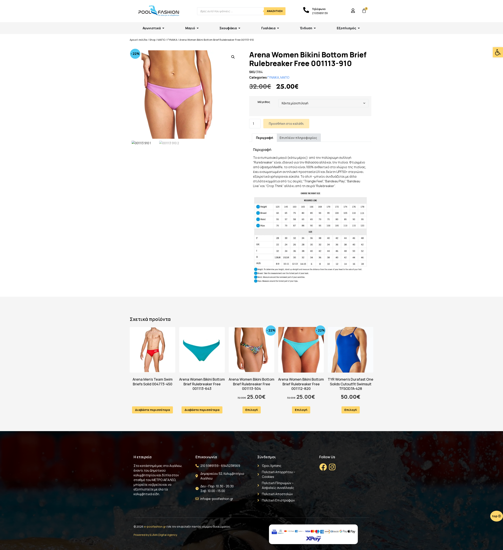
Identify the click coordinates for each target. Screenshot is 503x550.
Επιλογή (251, 410)
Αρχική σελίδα (138, 39)
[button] (498, 52)
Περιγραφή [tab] (264, 138)
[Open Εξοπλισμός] (358, 28)
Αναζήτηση (275, 11)
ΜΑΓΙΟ (161, 39)
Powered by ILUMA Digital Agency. (155, 535)
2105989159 (320, 13)
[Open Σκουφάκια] (239, 28)
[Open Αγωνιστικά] (163, 28)
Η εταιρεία (142, 457)
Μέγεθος (264, 102)
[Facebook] (323, 467)
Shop (152, 39)
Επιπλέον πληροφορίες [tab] (298, 138)
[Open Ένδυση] (314, 28)
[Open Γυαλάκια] (278, 28)
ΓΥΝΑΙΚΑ (172, 39)
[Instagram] (332, 467)
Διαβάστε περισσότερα (152, 410)
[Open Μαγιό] (197, 28)
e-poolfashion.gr (155, 526)
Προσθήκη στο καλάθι (286, 123)
